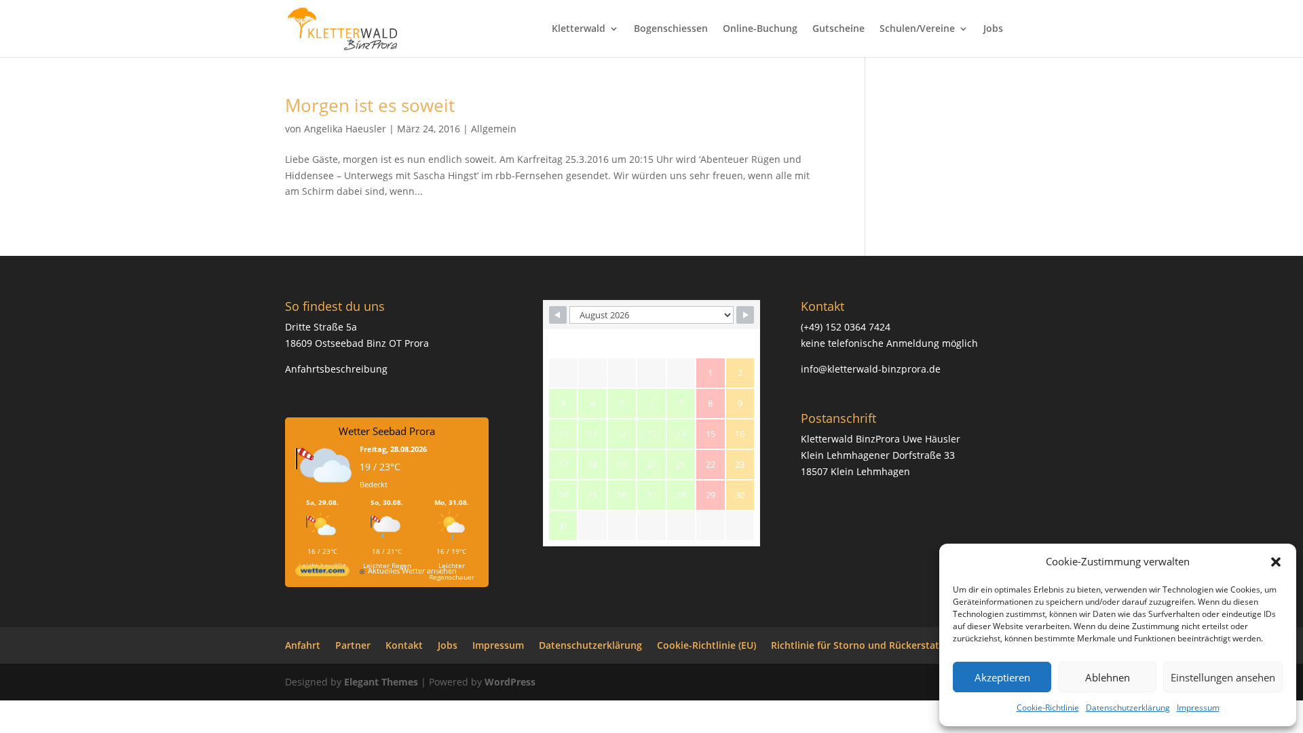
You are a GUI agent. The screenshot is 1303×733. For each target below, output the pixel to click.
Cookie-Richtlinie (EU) (706, 645)
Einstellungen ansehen (1223, 677)
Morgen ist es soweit (370, 105)
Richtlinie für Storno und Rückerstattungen (871, 645)
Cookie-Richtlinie (1048, 707)
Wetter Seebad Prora (387, 431)
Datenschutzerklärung (1128, 707)
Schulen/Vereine (917, 29)
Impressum (1198, 707)
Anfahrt (302, 645)
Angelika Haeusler (345, 128)
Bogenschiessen (671, 29)
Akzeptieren (1002, 677)
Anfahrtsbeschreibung (336, 368)
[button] (1276, 562)
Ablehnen (1107, 677)
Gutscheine (838, 29)
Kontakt (404, 645)
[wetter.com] (322, 573)
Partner (353, 645)
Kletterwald (578, 29)
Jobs (993, 29)
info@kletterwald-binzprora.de (871, 368)
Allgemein (493, 128)
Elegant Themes (381, 681)
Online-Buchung (760, 29)
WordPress (510, 681)
